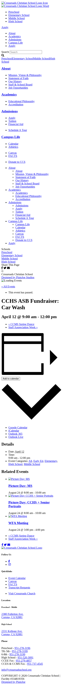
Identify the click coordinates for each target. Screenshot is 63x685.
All (30, 461)
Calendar (13, 143)
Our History (15, 81)
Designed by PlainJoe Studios (17, 277)
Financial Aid (15, 124)
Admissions (14, 39)
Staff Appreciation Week (23, 327)
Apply (4, 27)
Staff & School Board (20, 84)
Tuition (12, 121)
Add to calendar (11, 378)
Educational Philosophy (21, 101)
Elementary (51, 461)
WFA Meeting (18, 523)
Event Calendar (17, 578)
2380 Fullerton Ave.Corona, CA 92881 (12, 616)
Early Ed (38, 461)
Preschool (13, 11)
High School (15, 21)
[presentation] (19, 478)
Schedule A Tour (17, 130)
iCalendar (13, 430)
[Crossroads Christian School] (25, 4)
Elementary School (18, 15)
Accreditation (15, 104)
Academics (14, 36)
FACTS (12, 155)
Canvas (12, 152)
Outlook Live (15, 436)
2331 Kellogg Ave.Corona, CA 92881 (12, 633)
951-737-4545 (35, 663)
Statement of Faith (18, 78)
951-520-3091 (25, 657)
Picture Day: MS (20, 486)
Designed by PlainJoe (13, 681)
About (11, 33)
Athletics (13, 146)
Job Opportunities (18, 87)
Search (5, 51)
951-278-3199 (20, 651)
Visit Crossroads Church (21, 593)
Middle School (16, 18)
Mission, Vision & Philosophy (25, 75)
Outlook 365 (15, 433)
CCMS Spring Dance (21, 324)
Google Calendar (17, 427)
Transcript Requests (19, 587)
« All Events (8, 286)
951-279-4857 (24, 660)
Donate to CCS (16, 161)
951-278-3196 (22, 648)
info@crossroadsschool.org (16, 669)
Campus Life (15, 42)
